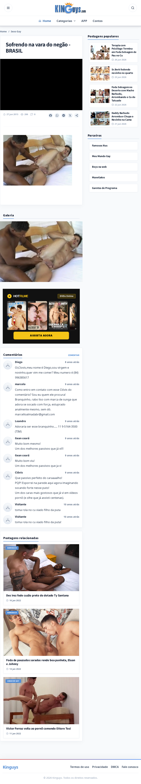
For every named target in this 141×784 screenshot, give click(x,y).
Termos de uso (79, 767)
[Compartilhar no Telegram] (63, 115)
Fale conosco (130, 767)
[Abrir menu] (8, 8)
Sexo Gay (16, 31)
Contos (97, 21)
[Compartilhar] (76, 115)
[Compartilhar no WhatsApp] (57, 115)
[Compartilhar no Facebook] (50, 115)
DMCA (115, 767)
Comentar (73, 355)
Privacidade (100, 767)
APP (84, 21)
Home (3, 31)
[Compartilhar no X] (70, 115)
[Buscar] (133, 8)
